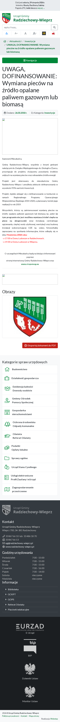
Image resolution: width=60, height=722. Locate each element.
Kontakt (24, 716)
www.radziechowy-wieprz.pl (20, 546)
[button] (7, 33)
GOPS (10, 599)
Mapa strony (34, 716)
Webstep (54, 719)
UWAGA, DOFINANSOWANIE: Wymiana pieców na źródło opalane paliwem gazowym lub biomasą (31, 48)
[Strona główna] (4, 41)
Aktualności (15, 41)
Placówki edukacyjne (18, 609)
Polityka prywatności (10, 716)
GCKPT (11, 594)
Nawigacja (31, 60)
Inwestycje (30, 41)
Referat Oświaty (15, 604)
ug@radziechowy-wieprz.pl (19, 543)
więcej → (41, 8)
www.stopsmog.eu (30, 264)
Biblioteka (12, 589)
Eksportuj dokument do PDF (41, 345)
